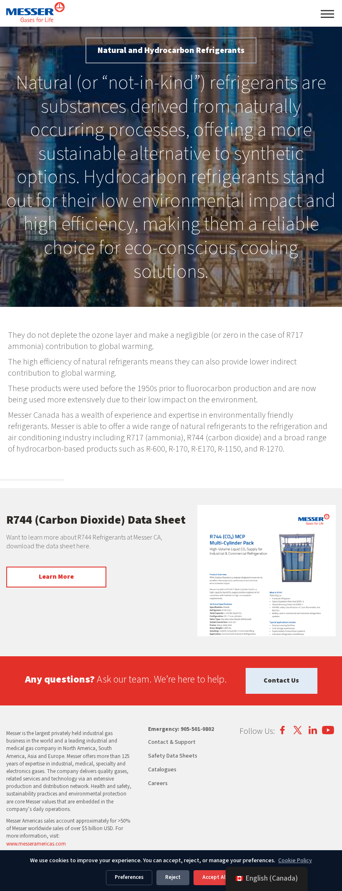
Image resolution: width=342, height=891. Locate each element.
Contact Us (281, 680)
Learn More (56, 576)
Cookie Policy (295, 860)
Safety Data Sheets (172, 756)
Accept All (214, 877)
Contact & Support (172, 742)
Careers (158, 783)
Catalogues (162, 770)
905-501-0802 (197, 729)
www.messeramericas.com (36, 844)
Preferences (129, 877)
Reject (173, 877)
